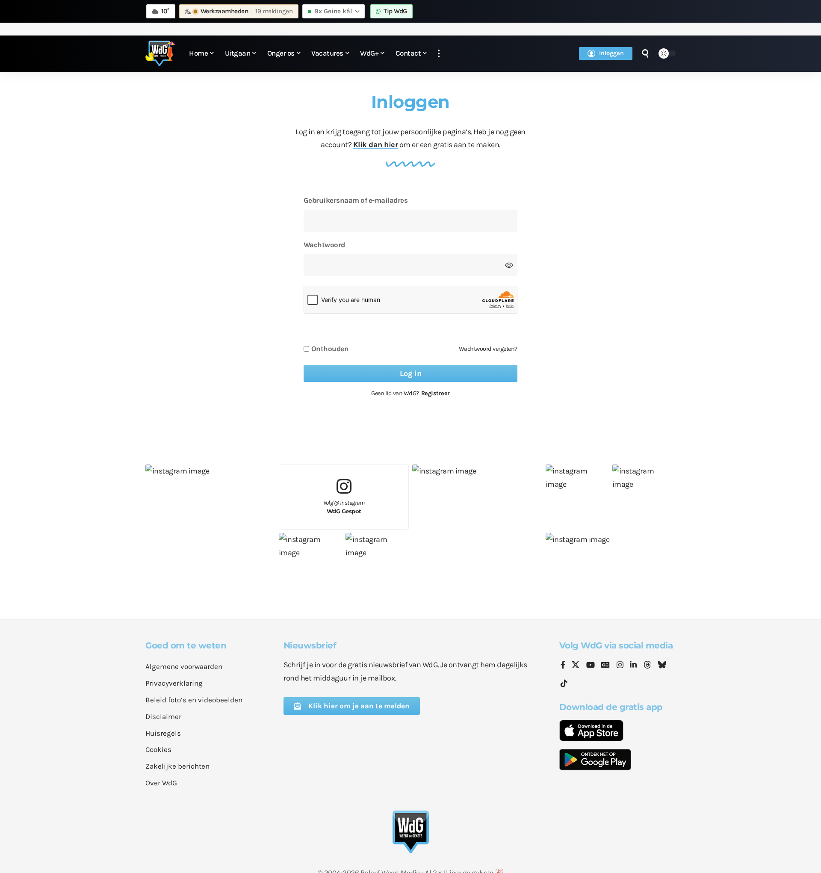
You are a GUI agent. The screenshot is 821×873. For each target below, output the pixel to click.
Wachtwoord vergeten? (488, 348)
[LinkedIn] (633, 665)
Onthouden (330, 348)
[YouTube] (590, 665)
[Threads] (647, 665)
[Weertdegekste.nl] (160, 53)
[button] (439, 54)
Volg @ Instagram (344, 507)
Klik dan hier (375, 144)
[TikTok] (564, 683)
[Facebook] (563, 665)
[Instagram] (620, 665)
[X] (575, 665)
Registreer (435, 393)
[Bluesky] (661, 665)
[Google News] (605, 665)
